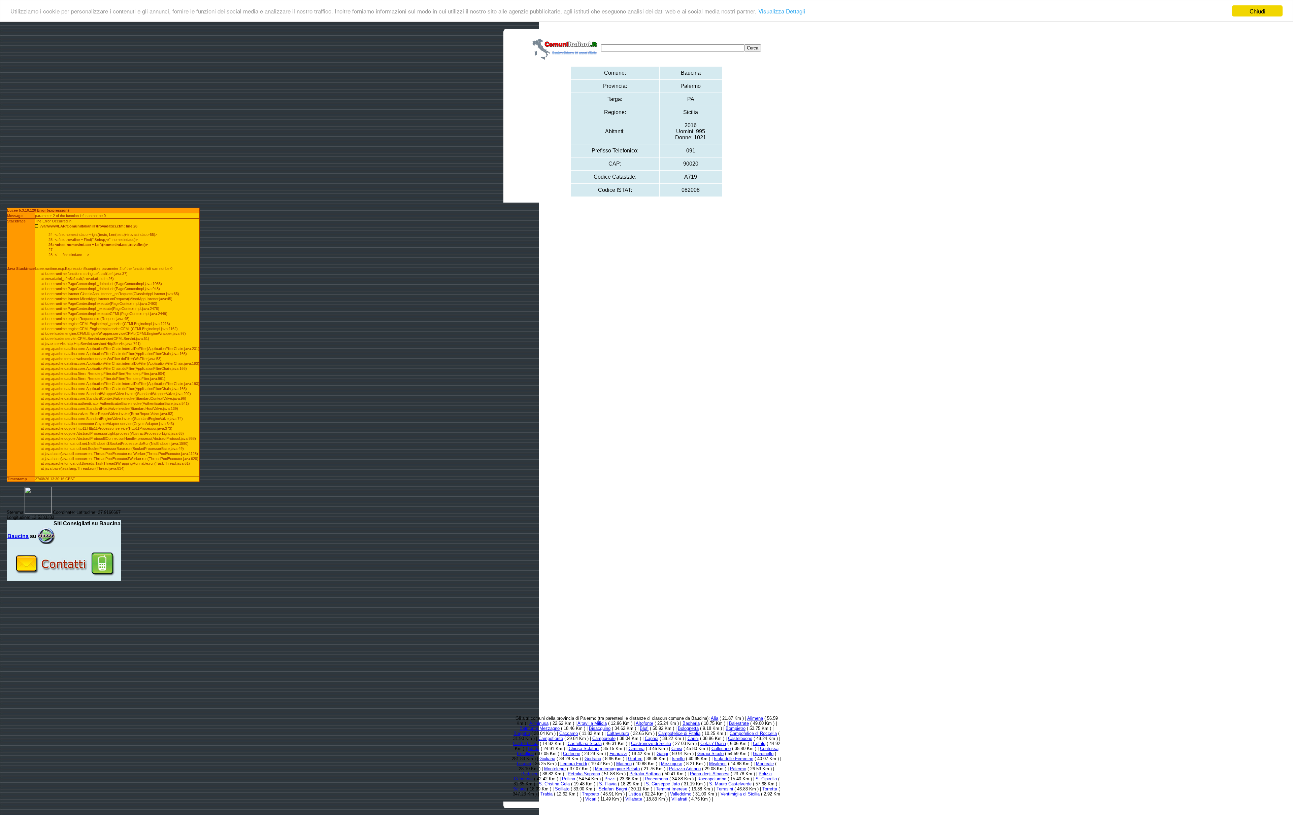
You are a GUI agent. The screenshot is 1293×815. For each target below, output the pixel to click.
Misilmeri (718, 763)
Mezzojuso (671, 763)
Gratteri (635, 758)
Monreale (765, 763)
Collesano (721, 748)
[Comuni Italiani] (566, 47)
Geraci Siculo (710, 753)
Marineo (624, 763)
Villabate (633, 799)
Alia (714, 718)
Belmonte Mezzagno (540, 728)
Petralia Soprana (584, 773)
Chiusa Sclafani (584, 748)
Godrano (593, 758)
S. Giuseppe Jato (663, 783)
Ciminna (636, 748)
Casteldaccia (525, 743)
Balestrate (739, 723)
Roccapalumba (711, 778)
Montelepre (555, 768)
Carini (693, 738)
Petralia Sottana (645, 773)
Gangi (662, 753)
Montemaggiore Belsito (617, 768)
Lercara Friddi (573, 763)
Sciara (519, 788)
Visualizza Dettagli (781, 11)
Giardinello (763, 753)
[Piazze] (46, 536)
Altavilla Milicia (592, 723)
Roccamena (656, 778)
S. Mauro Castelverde (730, 783)
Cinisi (676, 748)
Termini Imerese (671, 788)
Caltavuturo (618, 733)
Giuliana (547, 758)
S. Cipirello (766, 778)
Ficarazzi (618, 753)
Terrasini (725, 788)
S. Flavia (608, 783)
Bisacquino (599, 728)
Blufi (644, 728)
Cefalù (759, 743)
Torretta (769, 788)
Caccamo (568, 733)
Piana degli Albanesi (709, 773)
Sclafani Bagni (613, 788)
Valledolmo (680, 793)
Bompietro (735, 728)
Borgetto (521, 733)
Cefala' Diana (713, 743)
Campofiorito (550, 738)
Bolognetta (688, 728)
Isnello (678, 758)
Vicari (590, 799)
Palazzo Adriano (685, 768)
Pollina (568, 778)
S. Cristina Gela (554, 783)
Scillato (562, 788)
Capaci (651, 738)
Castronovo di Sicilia (651, 743)
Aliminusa (539, 723)
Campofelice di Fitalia (679, 733)
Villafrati (679, 799)
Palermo (738, 768)
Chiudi (1257, 11)
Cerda (533, 748)
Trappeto (590, 793)
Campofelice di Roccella (753, 733)
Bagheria (691, 723)
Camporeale (604, 738)
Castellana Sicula (585, 743)
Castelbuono (740, 738)
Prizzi (610, 778)
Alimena (755, 718)
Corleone (571, 753)
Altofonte (644, 723)
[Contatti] (64, 578)
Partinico (529, 773)
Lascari (524, 763)
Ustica (634, 793)
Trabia (546, 793)
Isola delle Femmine (733, 758)
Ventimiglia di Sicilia (740, 793)
